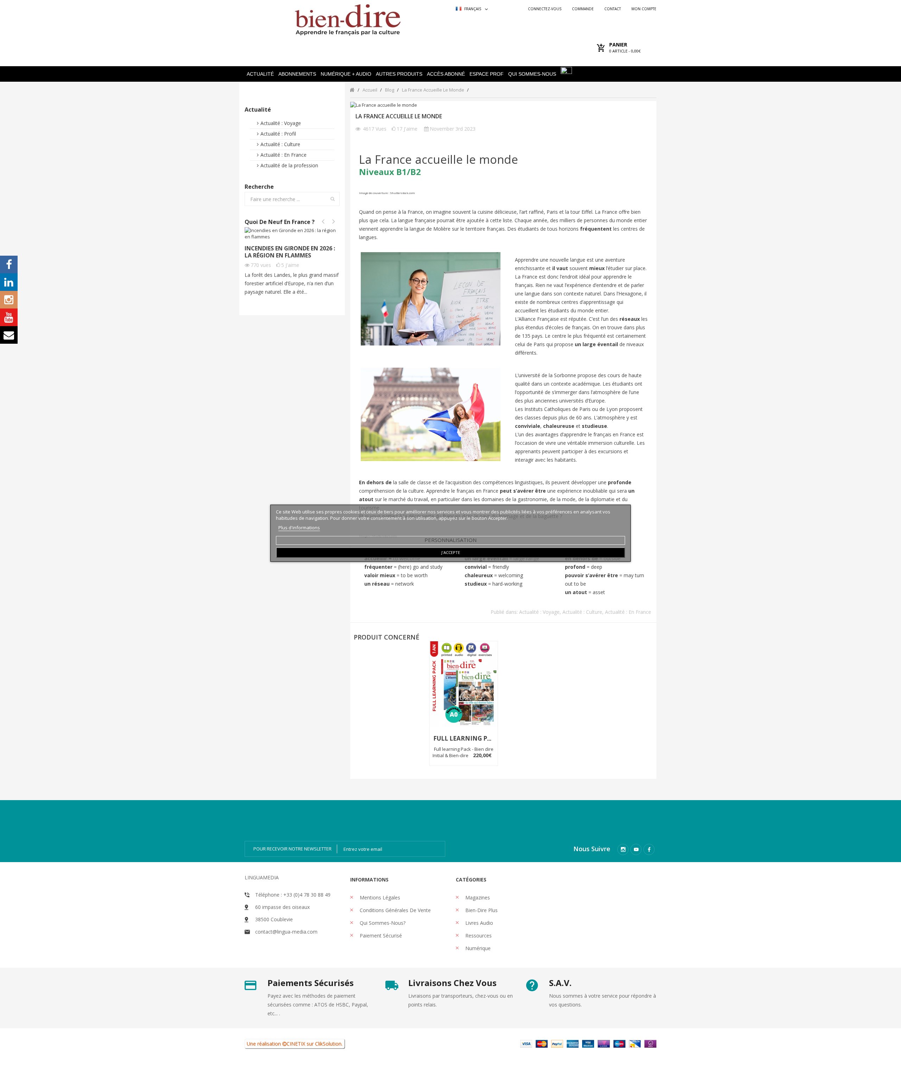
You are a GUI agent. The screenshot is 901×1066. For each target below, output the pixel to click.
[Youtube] (636, 849)
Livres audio (478, 922)
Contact (612, 8)
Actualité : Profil (278, 133)
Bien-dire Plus (481, 910)
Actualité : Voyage (280, 123)
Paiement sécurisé (380, 935)
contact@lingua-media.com (286, 931)
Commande (583, 8)
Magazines (477, 897)
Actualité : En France (283, 154)
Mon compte (643, 8)
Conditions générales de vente (394, 910)
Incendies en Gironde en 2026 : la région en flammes (290, 251)
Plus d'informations (299, 527)
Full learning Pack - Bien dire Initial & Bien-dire (463, 752)
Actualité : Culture (280, 144)
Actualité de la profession (289, 165)
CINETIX (295, 1043)
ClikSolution (328, 1043)
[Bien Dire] (347, 18)
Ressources (478, 935)
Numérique (477, 948)
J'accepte (450, 552)
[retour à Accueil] (352, 89)
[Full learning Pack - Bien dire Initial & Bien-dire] (464, 684)
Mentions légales (379, 897)
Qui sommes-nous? (381, 922)
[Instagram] (623, 849)
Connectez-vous (544, 8)
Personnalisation (450, 539)
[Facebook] (649, 849)
